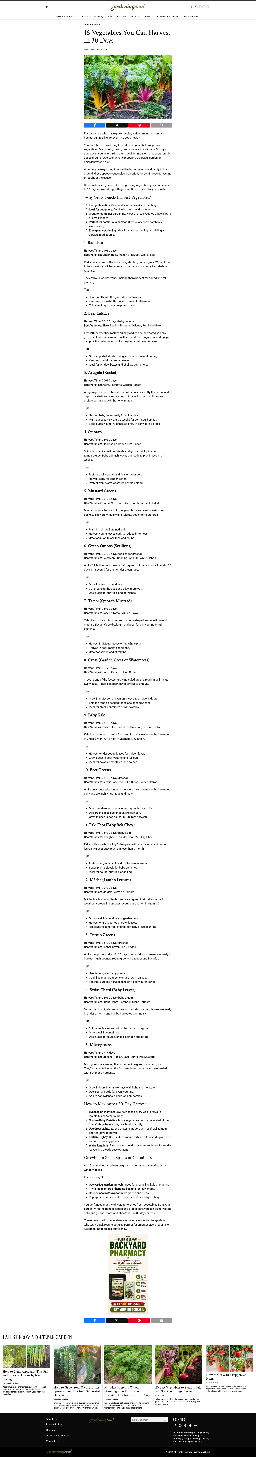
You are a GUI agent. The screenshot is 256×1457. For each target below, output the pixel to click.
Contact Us (52, 1441)
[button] (165, 1419)
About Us (51, 1418)
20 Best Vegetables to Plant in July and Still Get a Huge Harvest (178, 1389)
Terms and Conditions (58, 1435)
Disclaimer (52, 1429)
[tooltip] (191, 7)
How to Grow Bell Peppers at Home (226, 1376)
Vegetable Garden (92, 25)
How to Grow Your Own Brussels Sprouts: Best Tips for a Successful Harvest (77, 1391)
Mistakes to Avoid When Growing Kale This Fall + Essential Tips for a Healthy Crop (127, 1391)
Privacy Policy (54, 1424)
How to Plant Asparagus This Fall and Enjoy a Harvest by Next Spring (25, 1375)
